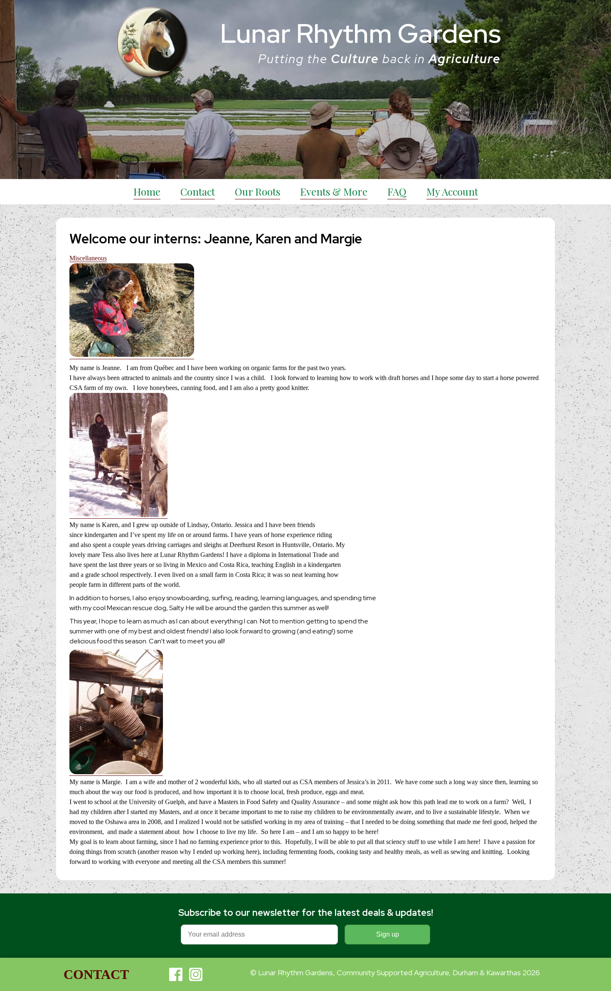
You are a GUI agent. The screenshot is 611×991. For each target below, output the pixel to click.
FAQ (397, 191)
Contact (197, 191)
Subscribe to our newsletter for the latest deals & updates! (305, 913)
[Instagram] (195, 974)
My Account (452, 191)
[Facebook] (175, 974)
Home (146, 191)
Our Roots (257, 191)
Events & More (333, 191)
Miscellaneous (88, 258)
